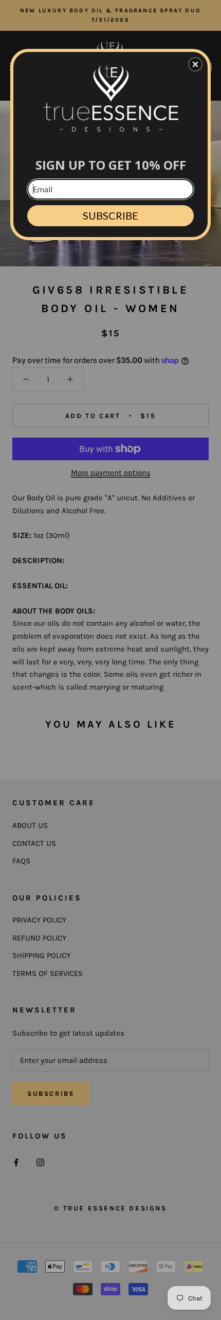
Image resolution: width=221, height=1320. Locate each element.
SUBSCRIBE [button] (110, 215)
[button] (195, 64)
